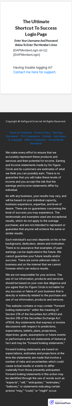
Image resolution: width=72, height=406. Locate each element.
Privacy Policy (42, 132)
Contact (47, 136)
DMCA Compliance (35, 139)
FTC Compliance (30, 136)
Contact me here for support (34, 72)
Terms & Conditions (21, 132)
